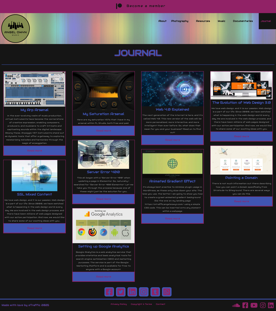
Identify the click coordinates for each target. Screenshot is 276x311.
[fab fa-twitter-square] (121, 291)
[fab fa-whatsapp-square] (167, 291)
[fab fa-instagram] (144, 291)
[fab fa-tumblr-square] (155, 291)
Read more (34, 150)
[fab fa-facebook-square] (109, 291)
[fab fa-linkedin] (132, 291)
